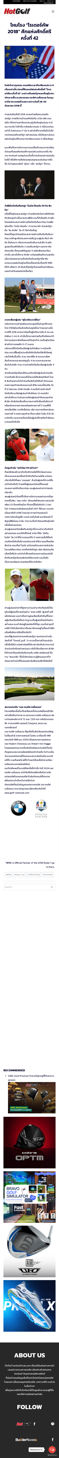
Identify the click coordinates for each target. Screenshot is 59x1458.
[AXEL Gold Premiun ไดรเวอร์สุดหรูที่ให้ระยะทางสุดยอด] (32, 1097)
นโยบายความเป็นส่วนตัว (48, 3)
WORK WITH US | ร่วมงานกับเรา (30, 1)
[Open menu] (53, 11)
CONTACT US (50, 1)
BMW (8, 874)
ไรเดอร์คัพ (47, 874)
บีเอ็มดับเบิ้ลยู (34, 874)
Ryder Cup (20, 874)
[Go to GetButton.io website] (52, 1455)
